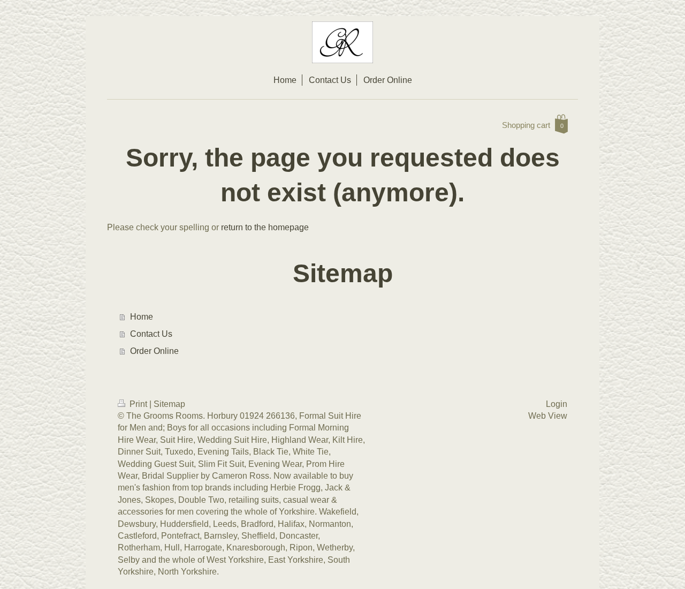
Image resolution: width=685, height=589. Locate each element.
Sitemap (169, 404)
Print (138, 404)
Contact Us (151, 333)
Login (556, 404)
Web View (547, 415)
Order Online (154, 351)
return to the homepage (265, 227)
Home (141, 316)
